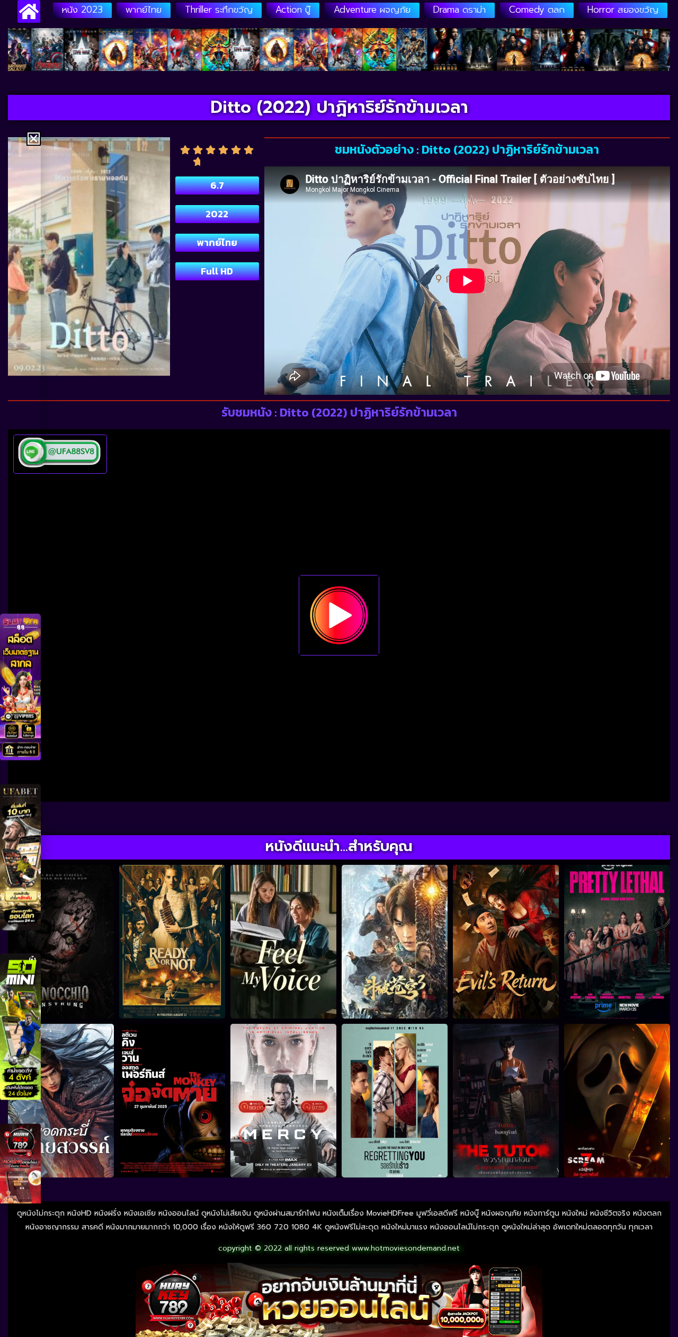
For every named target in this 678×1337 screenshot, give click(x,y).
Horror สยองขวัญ (622, 9)
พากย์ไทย (144, 9)
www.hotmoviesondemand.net (406, 1248)
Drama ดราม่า (459, 9)
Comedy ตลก (537, 9)
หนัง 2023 (82, 9)
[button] (34, 139)
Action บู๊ (292, 9)
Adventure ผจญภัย (372, 9)
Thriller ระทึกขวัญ (219, 9)
